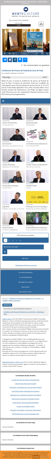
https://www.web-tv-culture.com (13, 362)
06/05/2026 (6, 225)
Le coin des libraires (25, 277)
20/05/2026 (29, 184)
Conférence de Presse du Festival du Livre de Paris (20, 1)
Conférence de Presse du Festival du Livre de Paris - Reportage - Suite (24, 313)
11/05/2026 (29, 205)
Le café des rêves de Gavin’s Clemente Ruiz (25, 380)
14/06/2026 (29, 141)
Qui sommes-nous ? (25, 292)
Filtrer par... (25, 258)
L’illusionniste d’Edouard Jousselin (25, 384)
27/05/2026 (5, 184)
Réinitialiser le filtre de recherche (26, 265)
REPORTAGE (7, 305)
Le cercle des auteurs (25, 272)
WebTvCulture (42, 1)
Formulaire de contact (26, 282)
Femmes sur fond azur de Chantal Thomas (25, 399)
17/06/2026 (5, 142)
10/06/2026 (5, 163)
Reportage (25, 3)
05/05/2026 (29, 225)
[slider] (23, 53)
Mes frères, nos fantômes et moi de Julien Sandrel (26, 387)
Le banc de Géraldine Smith (26, 406)
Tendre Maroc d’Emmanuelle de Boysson (25, 402)
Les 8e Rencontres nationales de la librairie (25, 391)
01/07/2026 (5, 121)
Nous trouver (25, 287)
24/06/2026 (29, 121)
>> (20, 240)
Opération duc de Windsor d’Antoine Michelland (25, 395)
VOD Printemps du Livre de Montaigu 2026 (25, 414)
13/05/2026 (5, 205)
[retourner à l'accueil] (25, 12)
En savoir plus (44, 457)
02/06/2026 (29, 163)
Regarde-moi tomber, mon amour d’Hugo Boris (25, 410)
